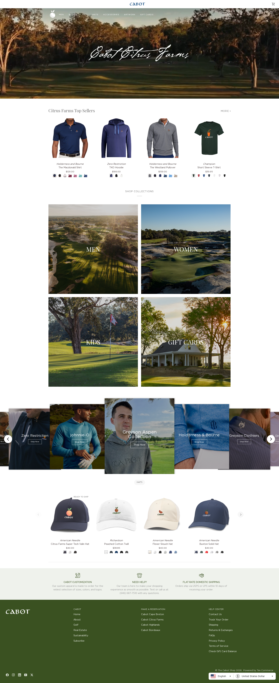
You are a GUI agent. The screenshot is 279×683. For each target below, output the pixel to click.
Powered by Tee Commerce (258, 670)
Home (76, 614)
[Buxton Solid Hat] (209, 514)
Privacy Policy (217, 641)
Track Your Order (218, 619)
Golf (75, 625)
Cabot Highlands (150, 625)
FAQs (212, 635)
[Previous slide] (8, 439)
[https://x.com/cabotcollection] (31, 674)
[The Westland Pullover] (162, 138)
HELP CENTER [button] (216, 609)
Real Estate (80, 630)
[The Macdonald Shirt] (70, 138)
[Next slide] (271, 439)
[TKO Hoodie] (116, 138)
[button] (61, 15)
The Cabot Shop (226, 670)
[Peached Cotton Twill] (116, 514)
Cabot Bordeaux (150, 630)
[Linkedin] (19, 674)
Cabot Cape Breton (152, 614)
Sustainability (80, 635)
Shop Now (35, 442)
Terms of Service (218, 646)
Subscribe (78, 641)
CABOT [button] (77, 609)
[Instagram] (13, 674)
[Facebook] (7, 674)
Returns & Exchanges (221, 630)
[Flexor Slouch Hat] (162, 514)
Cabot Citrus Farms (152, 619)
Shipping (213, 625)
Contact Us (215, 614)
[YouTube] (25, 674)
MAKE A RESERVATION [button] (153, 609)
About (77, 619)
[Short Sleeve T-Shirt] (209, 138)
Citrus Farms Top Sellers (71, 110)
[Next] (240, 514)
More (225, 111)
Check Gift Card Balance (223, 651)
